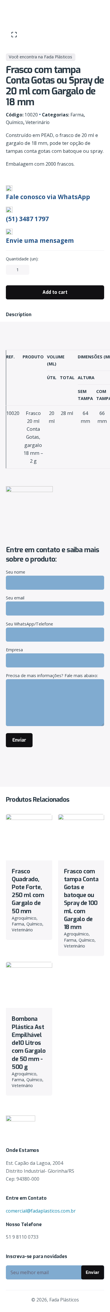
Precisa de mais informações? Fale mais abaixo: (52, 675)
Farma (77, 114)
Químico (14, 122)
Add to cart (28, 850)
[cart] (96, 10)
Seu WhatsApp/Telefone (29, 624)
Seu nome (15, 572)
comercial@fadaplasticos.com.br (41, 1211)
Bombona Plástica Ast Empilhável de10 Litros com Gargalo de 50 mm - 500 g (29, 1043)
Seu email (15, 598)
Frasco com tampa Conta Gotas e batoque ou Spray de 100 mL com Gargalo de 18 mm (81, 899)
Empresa (14, 649)
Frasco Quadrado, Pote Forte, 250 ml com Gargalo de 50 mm (28, 891)
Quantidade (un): (22, 259)
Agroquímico (24, 918)
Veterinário (38, 122)
